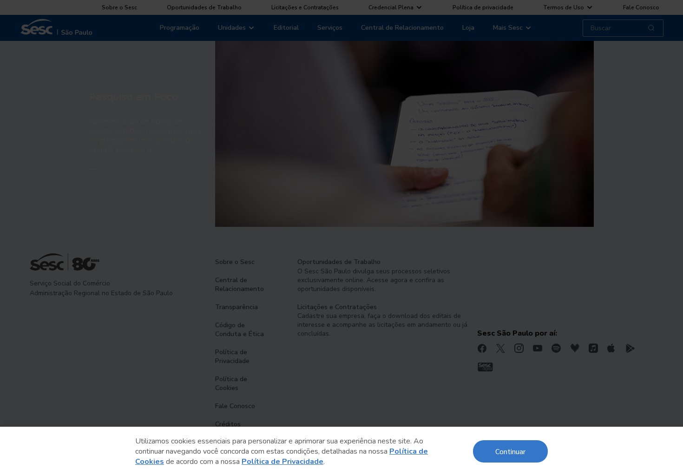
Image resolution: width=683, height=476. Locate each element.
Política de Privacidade (282, 461)
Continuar (510, 451)
